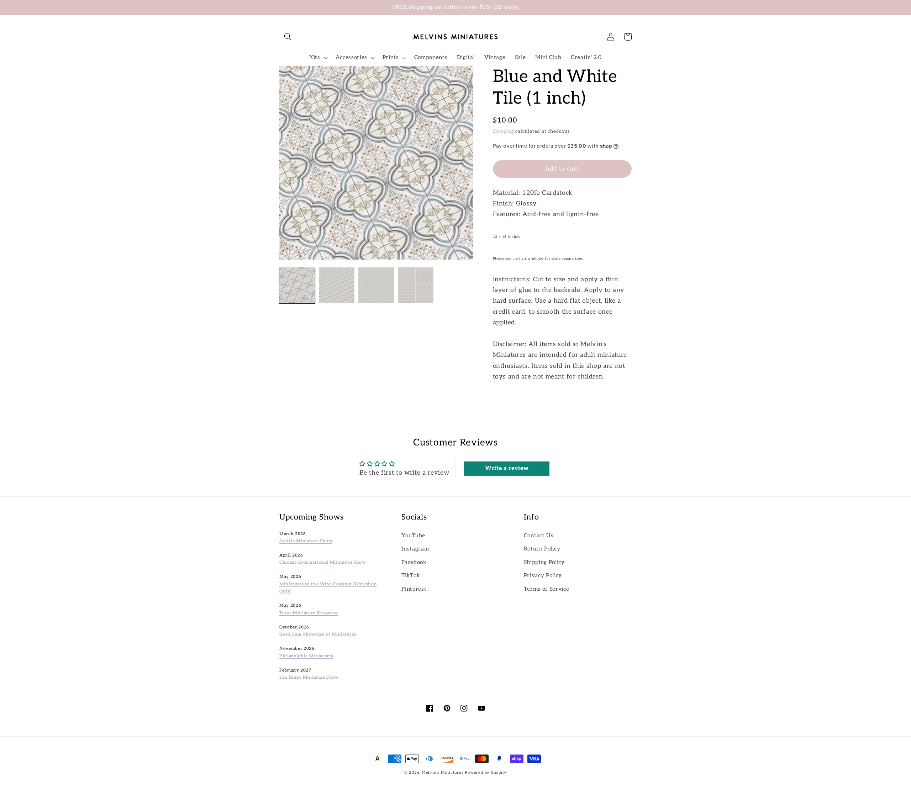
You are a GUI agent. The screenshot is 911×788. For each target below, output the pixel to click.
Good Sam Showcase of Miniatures (317, 634)
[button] (287, 36)
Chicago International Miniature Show (322, 562)
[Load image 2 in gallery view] (336, 285)
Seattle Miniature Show (305, 540)
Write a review (506, 468)
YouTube (413, 535)
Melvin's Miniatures (443, 772)
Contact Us (539, 535)
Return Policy (542, 549)
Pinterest (413, 589)
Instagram (415, 549)
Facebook (413, 562)
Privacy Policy (543, 575)
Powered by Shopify (486, 772)
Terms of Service (546, 589)
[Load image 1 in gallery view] (297, 285)
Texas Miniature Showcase (308, 612)
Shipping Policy (544, 562)
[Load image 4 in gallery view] (415, 285)
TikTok (410, 575)
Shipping (503, 131)
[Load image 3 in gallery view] (376, 285)
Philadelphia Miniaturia (306, 655)
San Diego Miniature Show (309, 677)
